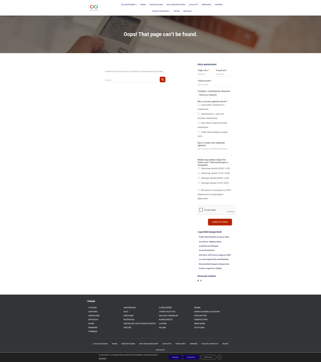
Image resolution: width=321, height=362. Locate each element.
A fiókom (92, 308)
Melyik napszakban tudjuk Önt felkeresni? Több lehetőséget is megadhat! (213, 162)
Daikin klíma (94, 316)
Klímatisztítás (201, 320)
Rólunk (177, 11)
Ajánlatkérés (165, 308)
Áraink (143, 5)
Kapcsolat (187, 11)
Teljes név (203, 70)
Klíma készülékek (156, 5)
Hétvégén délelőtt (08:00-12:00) (215, 178)
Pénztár (127, 328)
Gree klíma (129, 316)
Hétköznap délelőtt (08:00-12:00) (215, 168)
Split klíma (199, 328)
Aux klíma (92, 312)
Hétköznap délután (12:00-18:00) (215, 173)
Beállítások (208, 357)
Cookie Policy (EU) (167, 312)
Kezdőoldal (129, 320)
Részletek (102, 358)
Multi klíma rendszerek (176, 5)
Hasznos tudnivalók (160, 11)
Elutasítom (191, 357)
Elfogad (175, 357)
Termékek (92, 331)
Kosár (91, 324)
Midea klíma (199, 324)
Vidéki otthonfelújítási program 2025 (214, 237)
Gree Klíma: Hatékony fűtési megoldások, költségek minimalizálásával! (210, 246)
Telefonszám (205, 81)
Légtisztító (193, 5)
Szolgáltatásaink (128, 5)
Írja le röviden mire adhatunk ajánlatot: (211, 144)
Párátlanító (206, 5)
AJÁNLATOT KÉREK (220, 222)
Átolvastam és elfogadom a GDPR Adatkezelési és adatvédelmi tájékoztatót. (214, 194)
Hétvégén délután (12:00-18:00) (215, 183)
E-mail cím (221, 70)
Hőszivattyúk (200, 316)
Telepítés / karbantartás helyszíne (214, 91)
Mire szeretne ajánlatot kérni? (213, 101)
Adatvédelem (130, 308)
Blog (126, 312)
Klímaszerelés (166, 320)
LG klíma (163, 324)
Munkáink (219, 5)
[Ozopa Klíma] (93, 8)
